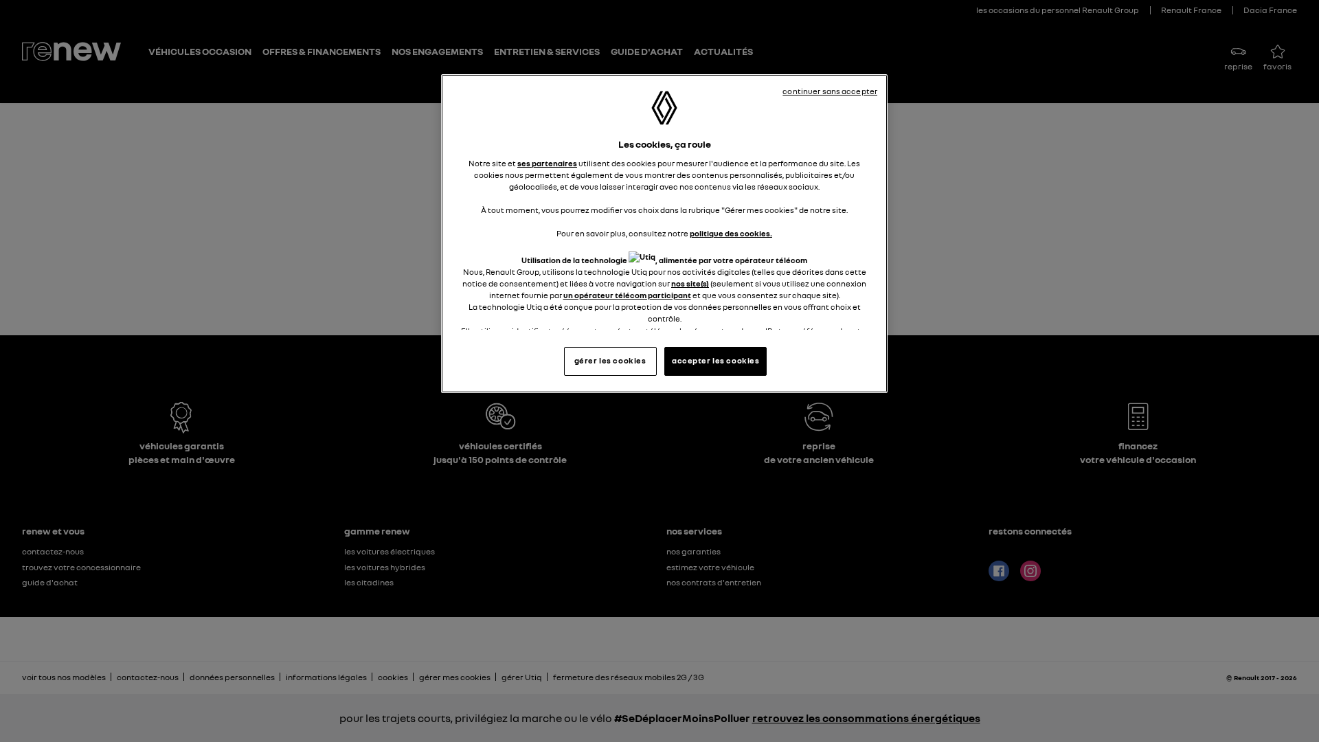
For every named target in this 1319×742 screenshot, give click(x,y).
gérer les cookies (610, 361)
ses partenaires (547, 163)
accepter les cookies (715, 361)
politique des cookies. (731, 233)
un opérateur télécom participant (627, 295)
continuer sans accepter (829, 91)
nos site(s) (690, 284)
